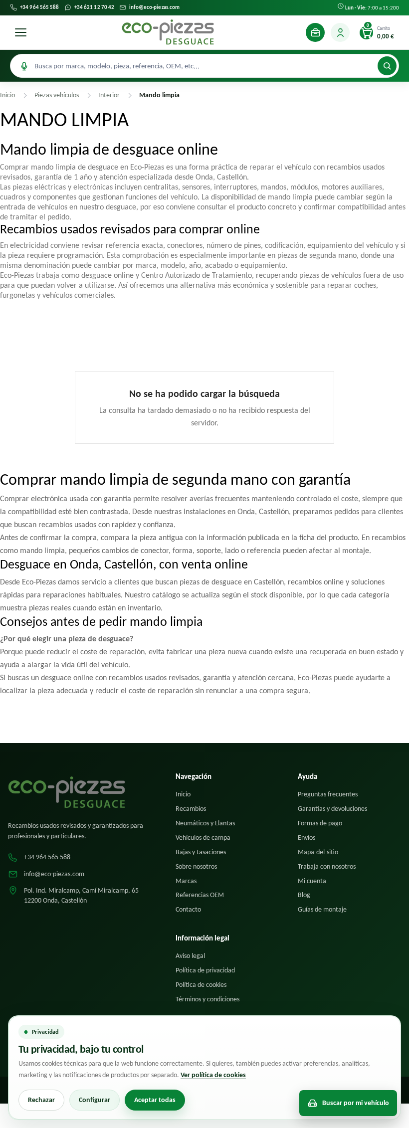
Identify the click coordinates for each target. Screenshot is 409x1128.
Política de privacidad (205, 970)
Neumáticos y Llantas (205, 823)
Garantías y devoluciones (332, 808)
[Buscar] (387, 65)
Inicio (183, 794)
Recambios (191, 808)
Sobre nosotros (196, 866)
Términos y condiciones (207, 999)
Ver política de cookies (213, 1075)
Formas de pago (320, 823)
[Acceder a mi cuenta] (340, 32)
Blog (304, 895)
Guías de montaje (322, 909)
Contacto (188, 909)
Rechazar (41, 1100)
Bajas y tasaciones (201, 852)
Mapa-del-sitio (318, 852)
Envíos (306, 837)
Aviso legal (190, 955)
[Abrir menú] (20, 32)
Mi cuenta (312, 881)
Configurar (94, 1100)
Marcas (186, 881)
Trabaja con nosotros (327, 866)
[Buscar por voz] (23, 65)
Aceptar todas (155, 1100)
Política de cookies (201, 984)
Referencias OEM (200, 895)
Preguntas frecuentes (328, 794)
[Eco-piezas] (168, 32)
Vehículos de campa (203, 837)
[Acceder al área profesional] (315, 32)
